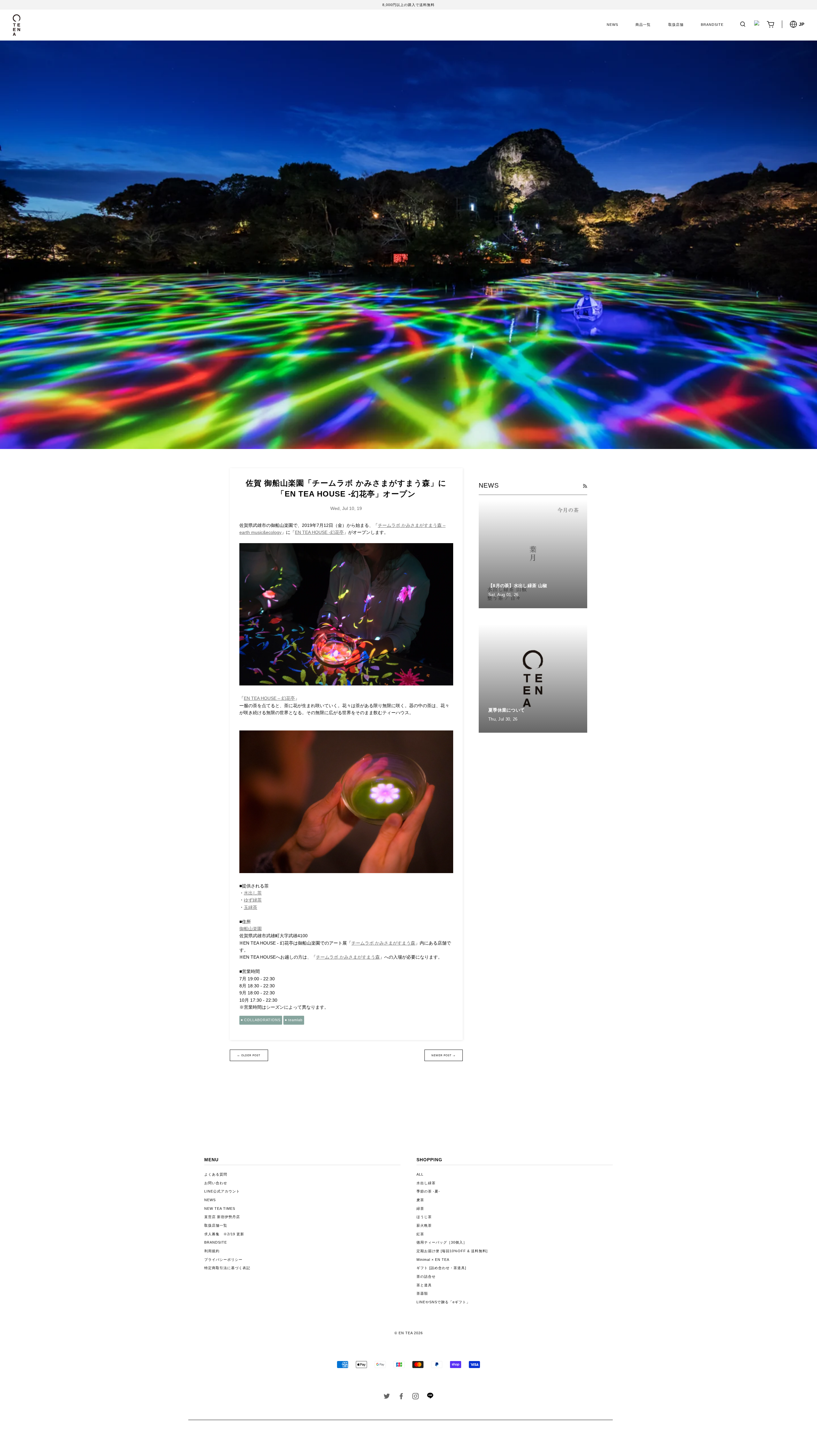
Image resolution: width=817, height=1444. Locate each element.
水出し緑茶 (426, 1183)
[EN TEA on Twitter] (387, 1397)
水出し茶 (253, 892)
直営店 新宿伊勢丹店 (222, 1217)
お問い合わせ (215, 1183)
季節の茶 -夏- (428, 1191)
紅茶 (420, 1234)
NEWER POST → (443, 1055)
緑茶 (420, 1208)
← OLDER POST (248, 1055)
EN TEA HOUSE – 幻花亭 (269, 698)
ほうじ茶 (424, 1217)
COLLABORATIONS (262, 1020)
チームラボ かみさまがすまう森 (383, 943)
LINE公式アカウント (222, 1191)
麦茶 (420, 1200)
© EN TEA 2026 (408, 1333)
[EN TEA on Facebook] (401, 1397)
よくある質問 (215, 1174)
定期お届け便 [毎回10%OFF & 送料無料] (452, 1251)
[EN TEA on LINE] (430, 1397)
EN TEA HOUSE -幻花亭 (319, 532)
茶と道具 (424, 1285)
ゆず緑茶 (253, 899)
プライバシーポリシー (223, 1259)
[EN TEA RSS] (585, 486)
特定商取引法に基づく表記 (227, 1268)
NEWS (612, 24)
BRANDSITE (712, 24)
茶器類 (422, 1293)
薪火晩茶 (424, 1225)
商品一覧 (643, 24)
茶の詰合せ (426, 1276)
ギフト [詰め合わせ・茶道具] (441, 1268)
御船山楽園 (250, 928)
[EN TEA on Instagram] (415, 1397)
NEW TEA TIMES (219, 1208)
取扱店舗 (676, 24)
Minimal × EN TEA (432, 1259)
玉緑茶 (250, 907)
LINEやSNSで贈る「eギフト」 (443, 1302)
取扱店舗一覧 (215, 1225)
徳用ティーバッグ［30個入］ (441, 1242)
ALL (419, 1174)
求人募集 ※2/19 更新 (224, 1234)
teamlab (295, 1020)
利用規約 (212, 1251)
